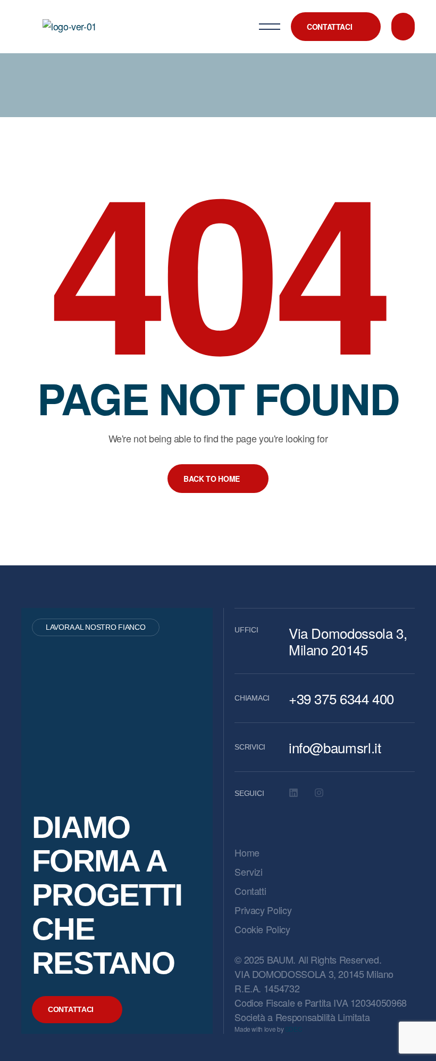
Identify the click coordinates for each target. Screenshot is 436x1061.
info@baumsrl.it (335, 747)
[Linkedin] (293, 792)
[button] (336, 26)
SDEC (294, 1028)
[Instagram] (319, 792)
